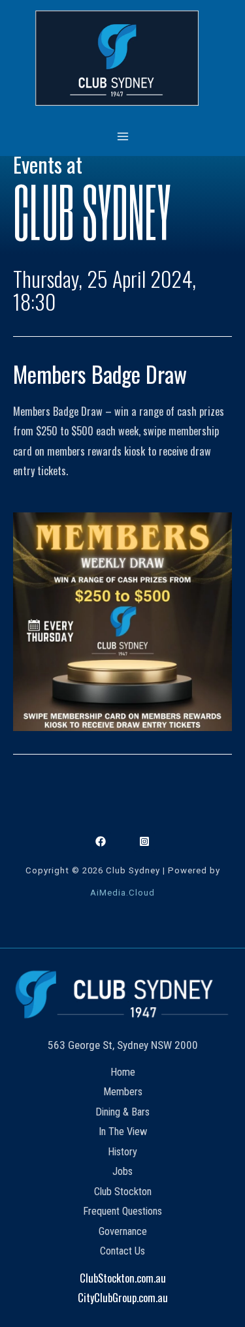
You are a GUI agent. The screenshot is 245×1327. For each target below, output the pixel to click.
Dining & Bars (122, 1112)
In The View (123, 1131)
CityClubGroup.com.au (123, 1297)
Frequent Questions (122, 1211)
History (122, 1152)
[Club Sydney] (117, 58)
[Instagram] (144, 841)
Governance (123, 1231)
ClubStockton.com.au (123, 1278)
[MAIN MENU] (122, 136)
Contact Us (122, 1251)
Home (122, 1072)
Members (122, 1091)
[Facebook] (100, 841)
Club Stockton (123, 1191)
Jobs (122, 1171)
